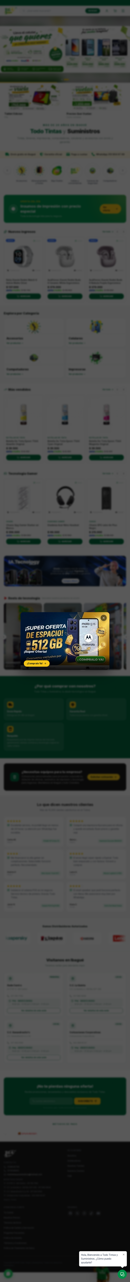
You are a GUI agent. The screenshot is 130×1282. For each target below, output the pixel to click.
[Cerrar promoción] (104, 618)
